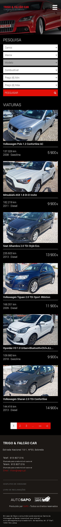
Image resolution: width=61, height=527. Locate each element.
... (33, 425)
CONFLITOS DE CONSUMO (15, 484)
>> (40, 425)
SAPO (25, 506)
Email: (14, 470)
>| (47, 425)
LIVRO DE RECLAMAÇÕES (14, 490)
